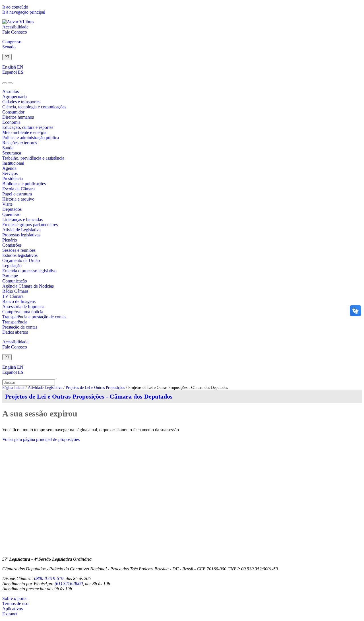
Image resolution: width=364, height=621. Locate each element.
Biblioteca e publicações (24, 183)
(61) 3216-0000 (69, 583)
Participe (10, 275)
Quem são (11, 214)
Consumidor (13, 112)
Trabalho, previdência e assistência (33, 158)
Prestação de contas (19, 327)
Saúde (7, 147)
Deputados (12, 209)
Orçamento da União (21, 260)
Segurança (11, 152)
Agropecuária (14, 96)
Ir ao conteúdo (15, 7)
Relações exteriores (19, 142)
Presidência (12, 178)
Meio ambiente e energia (24, 132)
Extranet (9, 613)
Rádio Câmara (15, 291)
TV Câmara (13, 296)
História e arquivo (18, 199)
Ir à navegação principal (23, 12)
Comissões (12, 245)
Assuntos (10, 91)
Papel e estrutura (17, 193)
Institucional (13, 163)
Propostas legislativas (21, 234)
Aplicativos (12, 608)
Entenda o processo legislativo (29, 270)
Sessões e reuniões (19, 250)
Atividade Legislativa (21, 229)
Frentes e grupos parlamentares (30, 224)
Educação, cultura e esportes (27, 127)
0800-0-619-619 (48, 578)
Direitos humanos (18, 117)
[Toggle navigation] (4, 83)
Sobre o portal (15, 598)
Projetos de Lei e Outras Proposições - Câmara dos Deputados (89, 396)
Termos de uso (15, 603)
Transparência (14, 321)
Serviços (10, 173)
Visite (7, 204)
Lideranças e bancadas (22, 219)
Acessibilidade (15, 26)
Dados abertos (15, 332)
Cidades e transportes (21, 101)
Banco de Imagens (19, 301)
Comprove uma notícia (22, 311)
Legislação (12, 265)
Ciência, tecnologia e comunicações (34, 106)
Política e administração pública (30, 137)
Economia (11, 122)
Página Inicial (13, 387)
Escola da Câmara (18, 188)
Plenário (9, 240)
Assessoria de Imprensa (23, 306)
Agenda (9, 168)
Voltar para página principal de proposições (41, 439)
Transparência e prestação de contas (34, 316)
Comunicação (14, 280)
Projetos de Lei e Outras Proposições (95, 387)
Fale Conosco (14, 32)
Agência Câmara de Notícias (28, 286)
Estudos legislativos (20, 255)
